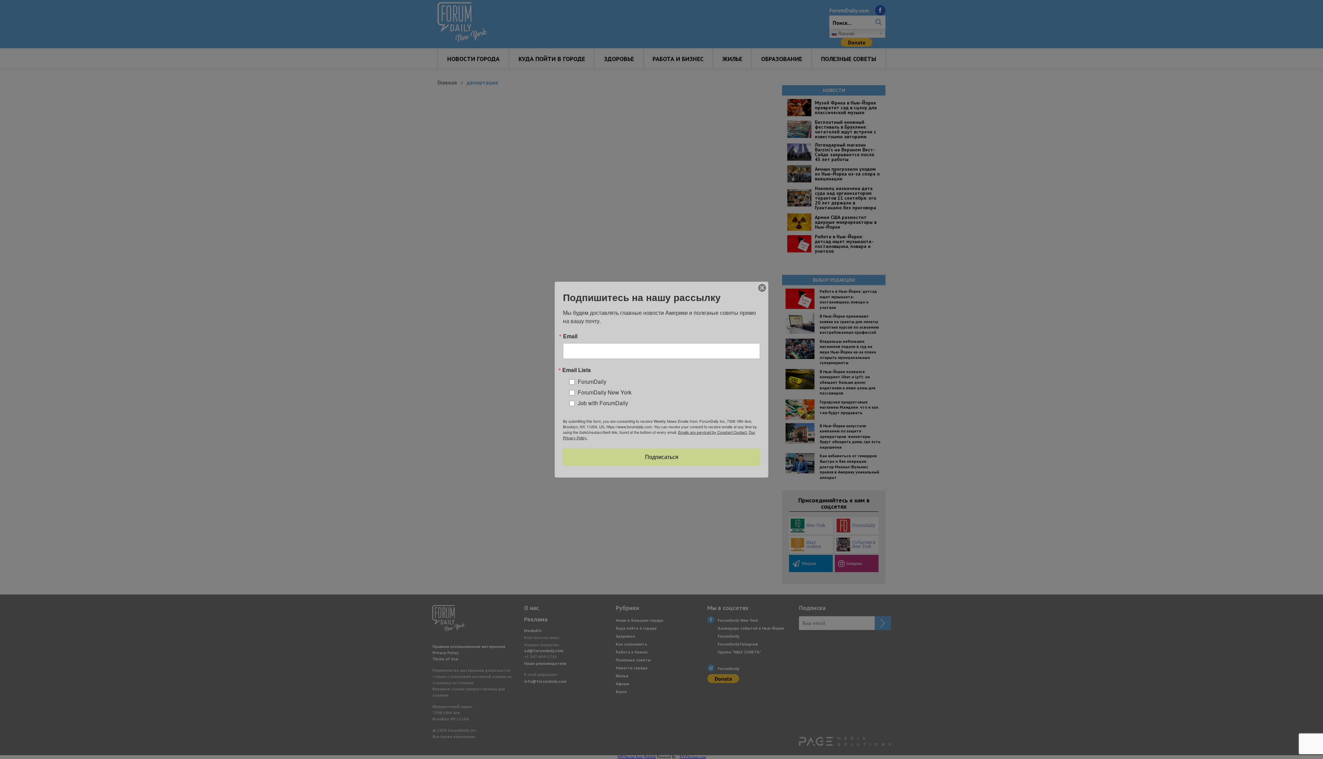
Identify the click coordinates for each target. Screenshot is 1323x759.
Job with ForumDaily (603, 403)
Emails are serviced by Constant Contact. (713, 432)
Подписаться (661, 457)
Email (570, 336)
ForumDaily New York (605, 392)
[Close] (762, 287)
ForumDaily (592, 382)
